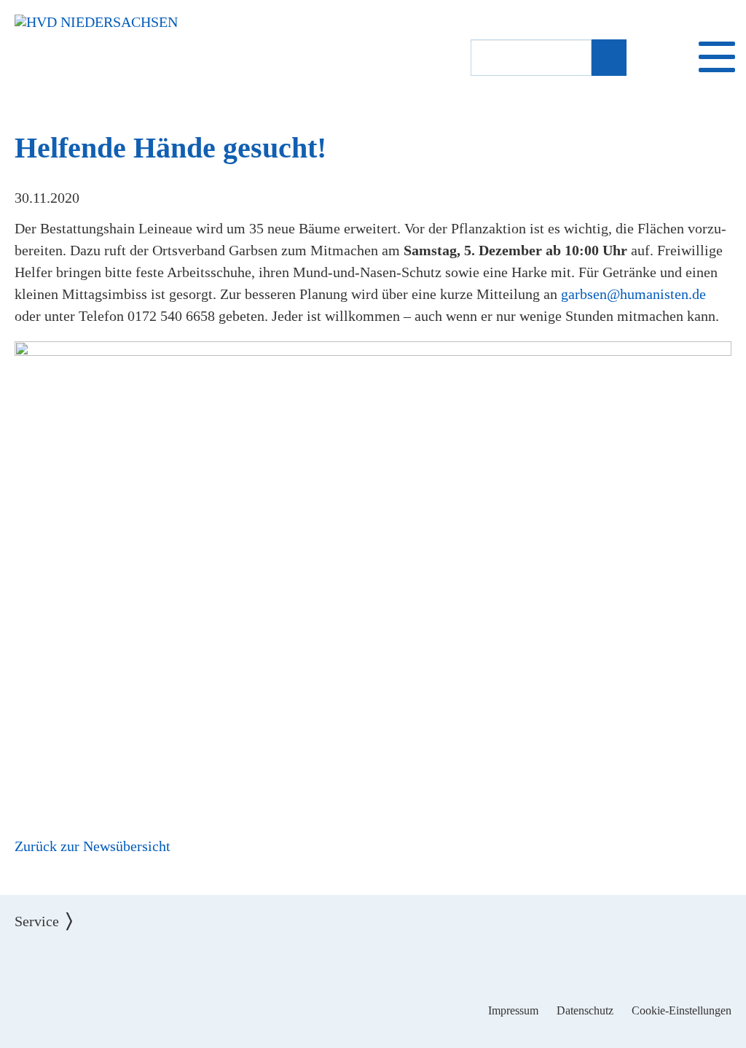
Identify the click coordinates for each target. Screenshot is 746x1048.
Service (47, 910)
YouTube (418, 964)
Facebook (328, 964)
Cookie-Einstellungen (681, 1010)
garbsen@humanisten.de (633, 294)
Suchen (608, 58)
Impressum (513, 1010)
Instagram (373, 964)
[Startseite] (96, 22)
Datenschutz (585, 1010)
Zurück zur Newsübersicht (92, 846)
